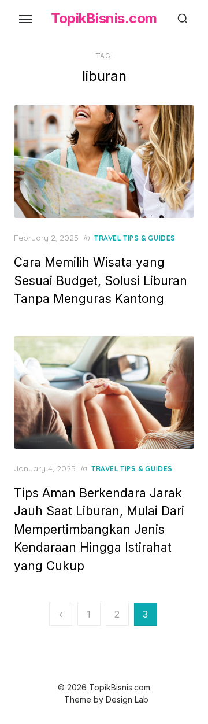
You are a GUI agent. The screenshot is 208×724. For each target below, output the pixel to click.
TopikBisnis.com (104, 18)
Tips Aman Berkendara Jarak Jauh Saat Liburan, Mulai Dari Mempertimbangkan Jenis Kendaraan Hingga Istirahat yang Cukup (99, 529)
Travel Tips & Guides (135, 238)
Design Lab (127, 699)
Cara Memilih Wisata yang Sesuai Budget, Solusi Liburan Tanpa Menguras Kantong (100, 280)
